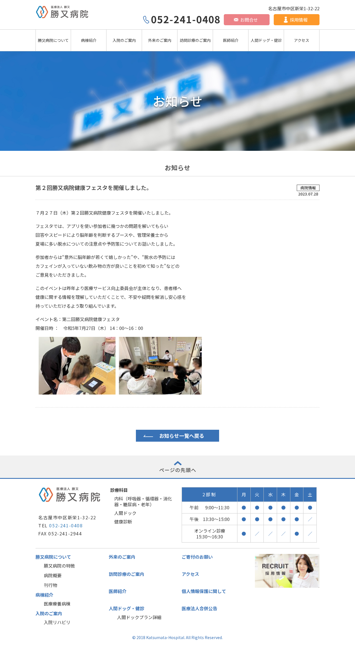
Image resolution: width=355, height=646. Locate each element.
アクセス (301, 40)
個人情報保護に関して (204, 591)
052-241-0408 (66, 525)
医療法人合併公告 (199, 608)
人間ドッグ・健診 (266, 40)
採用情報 (299, 19)
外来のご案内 (159, 40)
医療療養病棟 (57, 603)
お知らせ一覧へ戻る (181, 435)
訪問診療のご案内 (195, 40)
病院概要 (53, 575)
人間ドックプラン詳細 (139, 617)
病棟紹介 (89, 40)
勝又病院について (53, 40)
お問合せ (249, 19)
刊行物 (50, 585)
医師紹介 (231, 40)
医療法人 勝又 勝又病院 (63, 12)
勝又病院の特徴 (59, 565)
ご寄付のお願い (197, 556)
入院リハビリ (57, 622)
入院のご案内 (124, 40)
